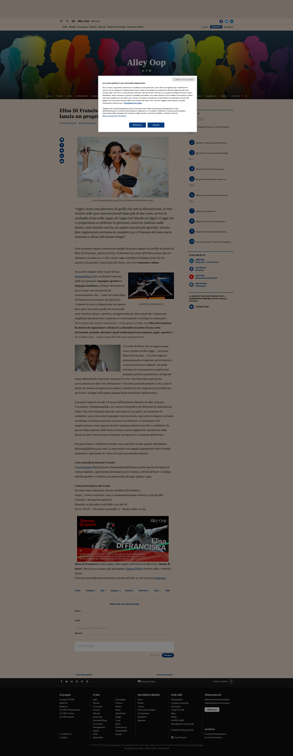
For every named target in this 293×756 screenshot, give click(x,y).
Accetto (156, 125)
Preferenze (137, 125)
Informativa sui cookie (133, 103)
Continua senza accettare (184, 79)
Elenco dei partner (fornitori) (114, 116)
